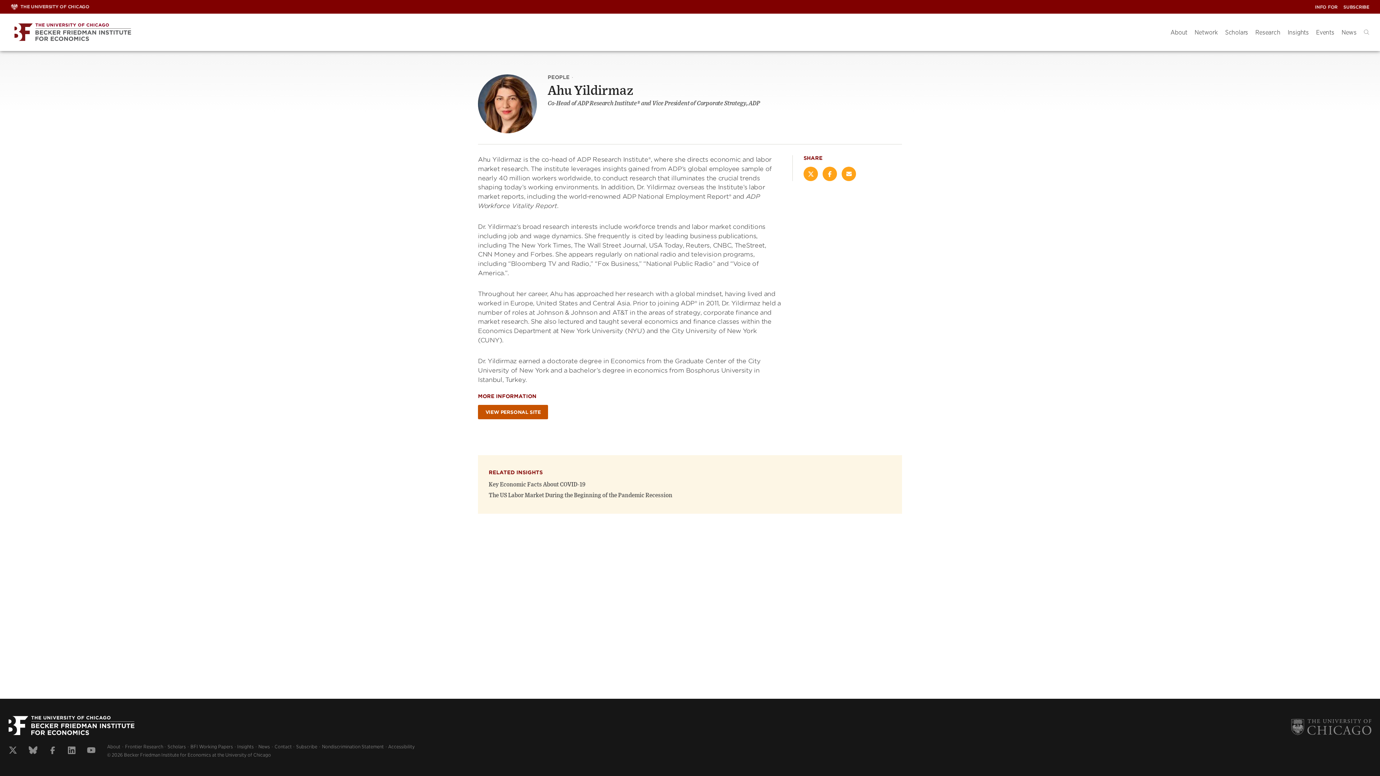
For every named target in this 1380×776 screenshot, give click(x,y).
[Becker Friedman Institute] (585, 32)
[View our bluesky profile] (33, 751)
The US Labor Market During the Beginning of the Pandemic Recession (580, 495)
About (1178, 32)
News (1349, 32)
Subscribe (1356, 7)
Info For (1326, 7)
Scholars (1236, 32)
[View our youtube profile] (91, 751)
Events (1325, 32)
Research (1267, 32)
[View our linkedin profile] (71, 751)
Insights (1298, 32)
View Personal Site (513, 412)
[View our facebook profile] (52, 751)
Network (1206, 32)
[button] (1366, 32)
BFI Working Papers (211, 746)
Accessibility (401, 746)
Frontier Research (144, 746)
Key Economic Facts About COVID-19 (537, 485)
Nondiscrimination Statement (353, 746)
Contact (283, 746)
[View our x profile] (13, 751)
